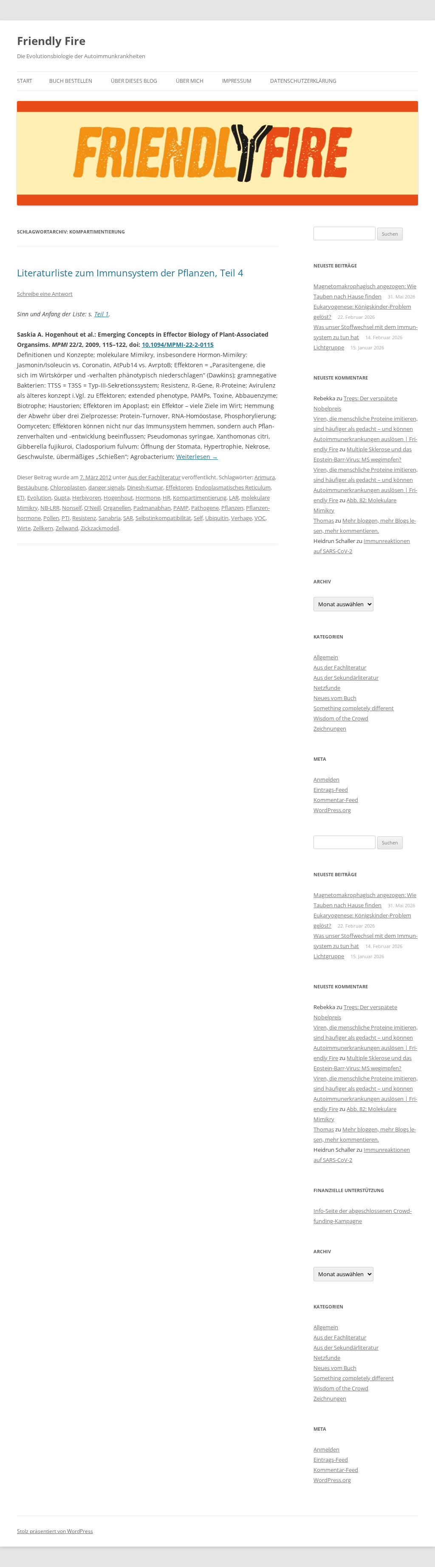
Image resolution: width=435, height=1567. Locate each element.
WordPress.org (332, 810)
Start (24, 80)
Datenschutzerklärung (303, 80)
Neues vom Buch (335, 698)
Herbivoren (86, 497)
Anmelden (326, 779)
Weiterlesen (197, 457)
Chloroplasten (68, 487)
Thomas (324, 520)
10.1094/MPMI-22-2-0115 (178, 344)
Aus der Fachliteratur (154, 477)
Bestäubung (32, 487)
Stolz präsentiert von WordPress (55, 1531)
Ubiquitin (217, 518)
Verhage (241, 518)
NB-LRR (49, 508)
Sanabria (110, 518)
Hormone (148, 497)
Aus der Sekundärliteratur (346, 677)
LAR (234, 497)
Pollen (51, 518)
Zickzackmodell (100, 528)
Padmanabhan (152, 508)
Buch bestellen (70, 80)
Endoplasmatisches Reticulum (233, 487)
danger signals (106, 487)
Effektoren (179, 487)
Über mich (189, 80)
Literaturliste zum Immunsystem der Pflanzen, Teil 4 (130, 272)
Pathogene (205, 508)
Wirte (24, 528)
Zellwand (67, 528)
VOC (260, 518)
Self (198, 518)
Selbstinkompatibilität (163, 518)
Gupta (62, 497)
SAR (128, 518)
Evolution (39, 497)
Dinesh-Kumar (145, 487)
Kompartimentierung (199, 497)
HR (166, 497)
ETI (21, 497)
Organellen (117, 508)
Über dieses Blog (134, 80)
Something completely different (354, 708)
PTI (66, 518)
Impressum (236, 80)
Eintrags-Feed (331, 789)
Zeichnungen (330, 728)
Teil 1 (101, 314)
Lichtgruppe (329, 347)
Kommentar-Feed (336, 800)
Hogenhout (118, 497)
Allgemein (326, 657)
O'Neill (92, 508)
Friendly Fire (51, 40)
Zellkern (43, 528)
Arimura (264, 477)
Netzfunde (327, 688)
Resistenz (84, 518)
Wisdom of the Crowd (341, 718)
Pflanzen (232, 508)
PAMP (181, 508)
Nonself (72, 508)
